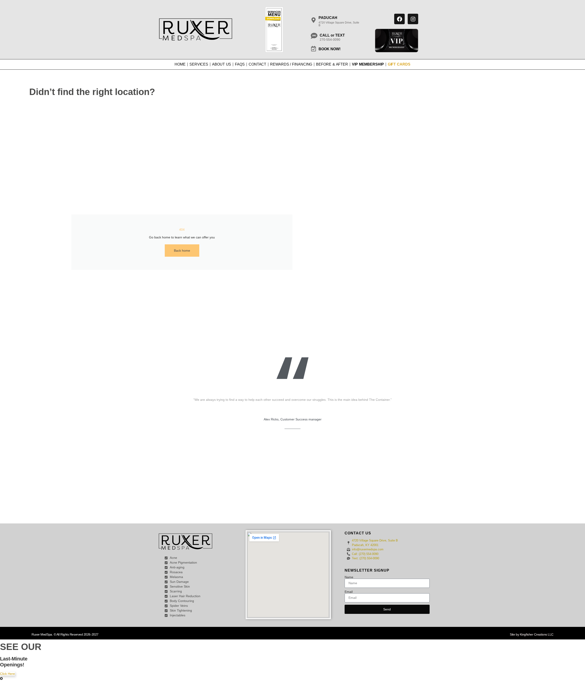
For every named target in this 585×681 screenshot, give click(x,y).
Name (349, 577)
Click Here (7, 674)
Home (180, 64)
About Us (221, 64)
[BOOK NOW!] (313, 48)
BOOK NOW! (329, 49)
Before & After (332, 64)
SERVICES (198, 64)
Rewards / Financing (291, 64)
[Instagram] (413, 19)
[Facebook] (399, 19)
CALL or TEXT (332, 35)
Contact (257, 64)
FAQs (240, 64)
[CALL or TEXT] (314, 35)
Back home (182, 250)
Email (349, 591)
